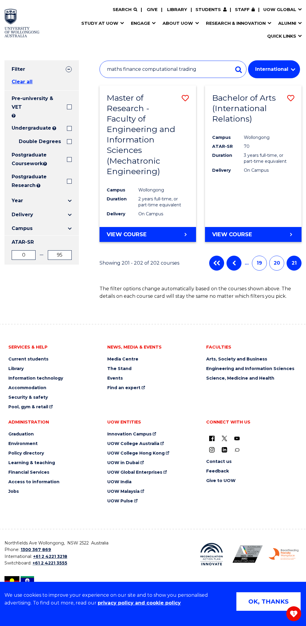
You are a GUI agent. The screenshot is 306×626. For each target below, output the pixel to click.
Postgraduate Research (23, 181)
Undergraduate (31, 128)
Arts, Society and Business (236, 359)
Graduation (21, 434)
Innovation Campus (129, 434)
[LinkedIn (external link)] (224, 450)
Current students (28, 359)
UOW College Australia (133, 443)
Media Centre (122, 359)
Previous (234, 263)
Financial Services (28, 472)
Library (177, 9)
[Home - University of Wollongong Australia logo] (21, 23)
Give (152, 9)
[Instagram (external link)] (212, 450)
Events (115, 378)
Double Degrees (40, 141)
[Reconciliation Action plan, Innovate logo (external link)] (212, 554)
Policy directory (26, 453)
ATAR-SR (23, 242)
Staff (242, 9)
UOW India (119, 481)
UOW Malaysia (123, 491)
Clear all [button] (22, 82)
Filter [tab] (18, 69)
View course (127, 234)
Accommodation (27, 387)
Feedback (217, 471)
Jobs (13, 491)
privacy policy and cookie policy (139, 603)
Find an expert (123, 387)
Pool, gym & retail (28, 406)
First (216, 263)
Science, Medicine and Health (240, 378)
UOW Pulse (120, 501)
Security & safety (28, 397)
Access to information (33, 481)
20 (277, 263)
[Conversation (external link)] (237, 450)
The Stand (119, 368)
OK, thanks (268, 601)
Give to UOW (220, 480)
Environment (23, 443)
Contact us (219, 461)
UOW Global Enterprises (134, 472)
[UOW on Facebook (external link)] (212, 438)
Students (208, 9)
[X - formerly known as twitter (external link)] (224, 438)
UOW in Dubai (123, 462)
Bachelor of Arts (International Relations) (244, 108)
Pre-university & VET (32, 103)
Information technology (35, 378)
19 (259, 263)
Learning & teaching (31, 462)
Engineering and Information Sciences (250, 368)
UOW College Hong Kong (136, 453)
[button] (185, 98)
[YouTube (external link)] (237, 438)
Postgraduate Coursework (27, 159)
